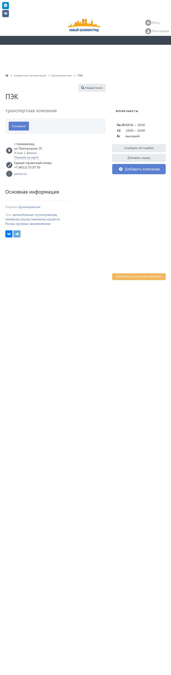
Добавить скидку (139, 158)
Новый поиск (93, 88)
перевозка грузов (17, 219)
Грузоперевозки (29, 207)
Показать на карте (26, 157)
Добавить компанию (142, 169)
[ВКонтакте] (8, 233)
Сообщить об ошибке (139, 148)
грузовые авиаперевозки (33, 224)
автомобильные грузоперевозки (34, 215)
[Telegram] (16, 233)
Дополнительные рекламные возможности (139, 276)
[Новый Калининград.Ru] (6, 75)
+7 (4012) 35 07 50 (27, 167)
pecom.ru (20, 174)
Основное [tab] (19, 126)
